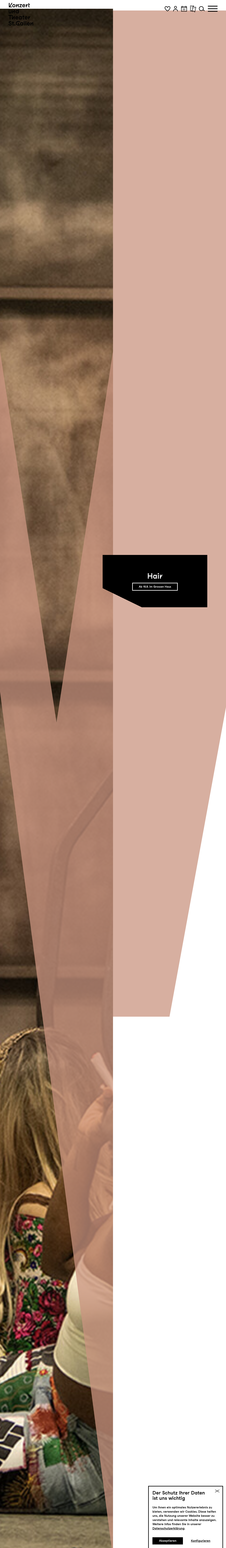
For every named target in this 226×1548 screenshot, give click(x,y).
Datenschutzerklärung (168, 1528)
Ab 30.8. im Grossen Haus (155, 586)
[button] (167, 8)
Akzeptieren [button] (167, 1540)
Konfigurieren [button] (200, 1540)
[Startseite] (20, 14)
